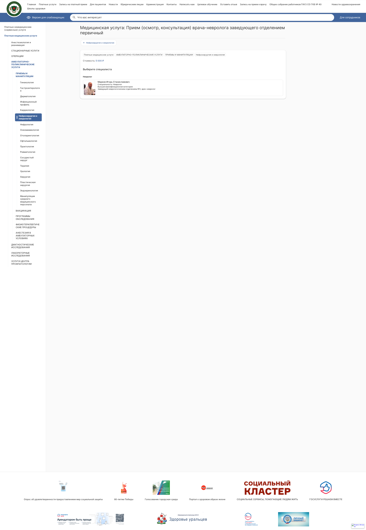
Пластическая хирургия (28, 183)
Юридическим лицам (132, 4)
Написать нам (187, 4)
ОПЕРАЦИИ (17, 56)
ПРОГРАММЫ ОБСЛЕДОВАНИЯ (25, 217)
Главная (31, 4)
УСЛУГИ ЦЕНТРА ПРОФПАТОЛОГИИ (21, 262)
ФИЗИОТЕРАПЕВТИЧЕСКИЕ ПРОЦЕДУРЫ (27, 226)
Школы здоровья (36, 8)
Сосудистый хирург (27, 159)
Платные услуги (47, 4)
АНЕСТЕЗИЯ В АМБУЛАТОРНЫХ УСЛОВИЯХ (25, 235)
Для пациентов (98, 4)
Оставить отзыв (228, 4)
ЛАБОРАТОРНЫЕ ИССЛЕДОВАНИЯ (20, 254)
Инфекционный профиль (28, 103)
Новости (113, 4)
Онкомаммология (29, 130)
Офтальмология (28, 141)
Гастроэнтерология (30, 89)
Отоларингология (29, 135)
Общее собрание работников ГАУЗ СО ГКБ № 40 (295, 4)
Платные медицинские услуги (20, 35)
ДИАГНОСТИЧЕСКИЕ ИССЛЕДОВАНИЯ (22, 246)
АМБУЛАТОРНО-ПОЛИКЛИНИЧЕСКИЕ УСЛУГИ (22, 64)
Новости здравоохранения (346, 4)
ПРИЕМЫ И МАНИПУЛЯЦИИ (24, 75)
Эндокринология (29, 190)
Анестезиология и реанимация (21, 44)
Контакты (172, 4)
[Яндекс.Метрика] (357, 526)
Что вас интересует (89, 17)
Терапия (24, 165)
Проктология (27, 146)
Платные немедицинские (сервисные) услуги (17, 28)
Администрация (155, 4)
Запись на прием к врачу (253, 4)
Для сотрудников (350, 17)
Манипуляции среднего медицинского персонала (28, 200)
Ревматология (27, 152)
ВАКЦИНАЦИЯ (23, 210)
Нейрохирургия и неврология (28, 117)
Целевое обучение (207, 4)
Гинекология (27, 82)
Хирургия (25, 176)
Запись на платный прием (73, 4)
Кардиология (27, 110)
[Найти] (74, 17)
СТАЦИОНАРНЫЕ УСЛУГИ (25, 50)
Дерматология (28, 96)
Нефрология (26, 124)
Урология (25, 171)
